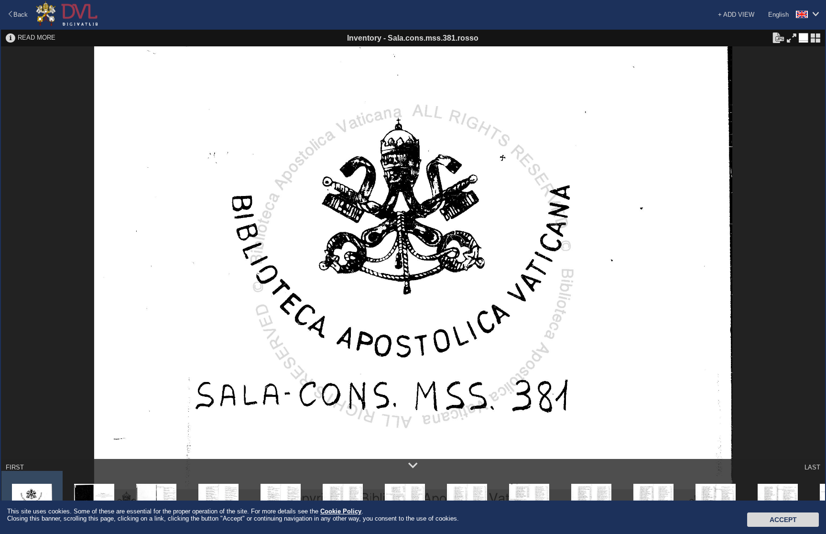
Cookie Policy (340, 511)
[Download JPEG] (778, 37)
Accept (783, 519)
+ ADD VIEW (736, 14)
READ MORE (36, 37)
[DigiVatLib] (67, 24)
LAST (812, 467)
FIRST (15, 467)
